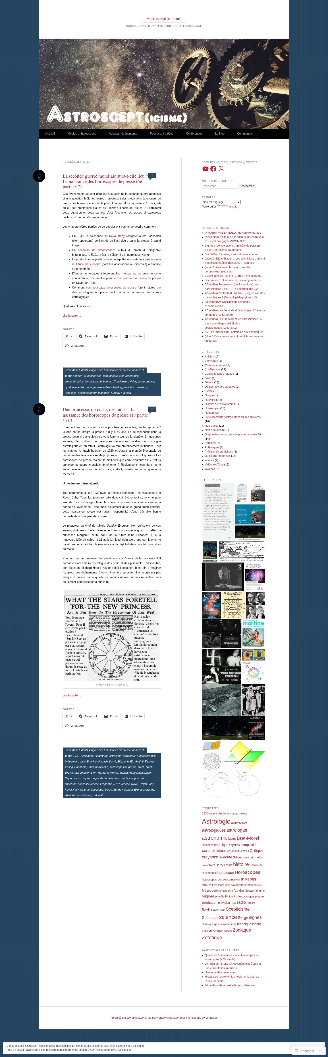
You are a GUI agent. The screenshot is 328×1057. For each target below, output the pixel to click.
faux (212, 865)
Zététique (212, 937)
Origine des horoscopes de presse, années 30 (117, 370)
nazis (77, 778)
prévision (141, 387)
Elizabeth (123, 761)
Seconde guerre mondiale (94, 393)
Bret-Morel (93, 761)
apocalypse (94, 376)
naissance (144, 772)
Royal (134, 784)
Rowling (207, 909)
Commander (245, 133)
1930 (76, 756)
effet (260, 857)
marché (79, 387)
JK (242, 879)
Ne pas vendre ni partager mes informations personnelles (183, 1017)
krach (141, 767)
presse (259, 896)
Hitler (133, 381)
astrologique (110, 376)
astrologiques (214, 830)
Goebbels (80, 767)
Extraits (83, 370)
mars (221, 885)
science (209, 460)
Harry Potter (212, 399)
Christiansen (120, 381)
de (220, 857)
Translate (231, 206)
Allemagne (87, 756)
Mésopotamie (211, 890)
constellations (214, 850)
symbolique (229, 924)
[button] (218, 511)
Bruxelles (207, 845)
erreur (205, 865)
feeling (69, 767)
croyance (210, 857)
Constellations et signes (219, 373)
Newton (250, 890)
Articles (209, 356)
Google (209, 395)
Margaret (103, 772)
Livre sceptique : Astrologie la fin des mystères (233, 417)
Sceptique (97, 789)
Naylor (117, 387)
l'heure (207, 885)
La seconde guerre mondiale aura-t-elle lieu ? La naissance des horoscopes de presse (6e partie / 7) (105, 181)
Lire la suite (72, 315)
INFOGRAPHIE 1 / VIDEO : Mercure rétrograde (233, 232)
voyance (210, 469)
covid (208, 378)
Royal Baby (147, 784)
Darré (112, 761)
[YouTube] (205, 168)
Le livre (219, 133)
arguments (239, 813)
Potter (238, 896)
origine (86, 778)
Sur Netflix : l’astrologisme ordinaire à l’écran (232, 254)
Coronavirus (234, 851)
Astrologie (115, 756)
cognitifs (234, 845)
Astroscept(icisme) (164, 18)
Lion (93, 772)
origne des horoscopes (106, 778)
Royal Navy (72, 789)
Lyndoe (69, 387)
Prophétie (71, 393)
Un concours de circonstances (94, 250)
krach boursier (81, 772)
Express (150, 761)
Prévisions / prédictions (219, 451)
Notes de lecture (215, 430)
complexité (248, 845)
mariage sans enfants (99, 387)
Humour (210, 412)
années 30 (79, 376)
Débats (209, 382)
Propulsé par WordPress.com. (128, 1017)
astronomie (215, 838)
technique (244, 924)
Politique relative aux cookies (113, 1049)
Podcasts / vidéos (161, 133)
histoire (241, 864)
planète (219, 896)
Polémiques (212, 447)
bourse (107, 381)
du (235, 857)
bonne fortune (93, 381)
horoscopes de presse (123, 767)
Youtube (227, 930)
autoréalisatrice (74, 381)
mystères (241, 885)
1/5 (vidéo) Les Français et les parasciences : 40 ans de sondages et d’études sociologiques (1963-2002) (234, 323)
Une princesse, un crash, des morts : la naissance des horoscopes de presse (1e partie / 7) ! (105, 414)
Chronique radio (215, 365)
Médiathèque (255, 885)
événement (71, 761)
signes (255, 917)
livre (214, 885)
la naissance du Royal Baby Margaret (112, 236)
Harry (219, 865)
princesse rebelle (88, 784)
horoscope (101, 767)
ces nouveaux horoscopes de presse (111, 287)
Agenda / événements (123, 133)
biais (232, 838)
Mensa (114, 772)
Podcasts (210, 442)
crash (104, 761)
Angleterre (101, 756)
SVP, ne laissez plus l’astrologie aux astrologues (234, 332)
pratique (248, 896)
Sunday (118, 789)
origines (208, 896)
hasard (228, 865)
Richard (251, 902)
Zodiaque (242, 930)
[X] (221, 168)
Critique (257, 850)
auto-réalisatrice (129, 376)
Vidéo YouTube (214, 464)
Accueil (50, 133)
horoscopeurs (145, 381)
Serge (108, 789)
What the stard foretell (78, 795)
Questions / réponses (217, 455)
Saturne (85, 789)
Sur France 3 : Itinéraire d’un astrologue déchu (233, 280)
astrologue (129, 756)
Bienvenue (211, 360)
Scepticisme (238, 909)
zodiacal (97, 795)
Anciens (213, 813)
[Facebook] (213, 168)
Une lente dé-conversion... (221, 972)
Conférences (194, 133)
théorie (257, 924)
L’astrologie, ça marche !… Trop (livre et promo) (233, 275)
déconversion (246, 857)
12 (152, 409)
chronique (221, 845)
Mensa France (128, 772)
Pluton (229, 896)
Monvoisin (230, 885)
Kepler (250, 879)
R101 (116, 784)
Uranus (149, 789)
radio (241, 902)
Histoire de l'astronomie (219, 404)
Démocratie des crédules (220, 386)
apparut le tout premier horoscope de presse (132, 278)
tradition (207, 930)
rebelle (125, 784)
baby (83, 761)
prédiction (128, 387)
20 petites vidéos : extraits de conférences (230, 985)
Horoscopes (212, 408)
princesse (71, 784)
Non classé (211, 425)
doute (227, 857)
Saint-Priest (219, 909)
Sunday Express (121, 393)
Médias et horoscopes (82, 133)
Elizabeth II (136, 761)
